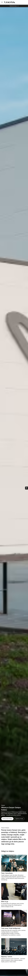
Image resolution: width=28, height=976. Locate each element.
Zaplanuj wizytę (19, 818)
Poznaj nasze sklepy (7, 818)
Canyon (3, 805)
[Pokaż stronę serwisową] (26, 488)
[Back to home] (9, 2)
